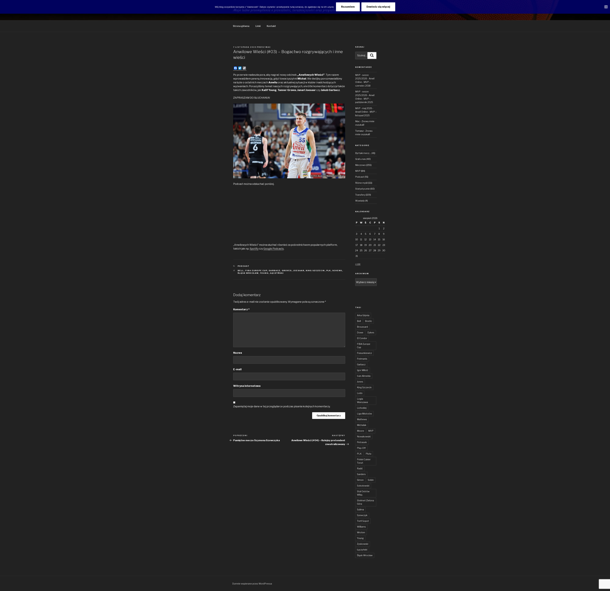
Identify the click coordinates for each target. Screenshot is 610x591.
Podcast (244, 266)
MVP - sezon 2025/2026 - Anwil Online (364, 78)
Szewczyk (362, 515)
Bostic (368, 321)
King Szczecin (315, 270)
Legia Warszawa (362, 400)
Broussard (362, 326)
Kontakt (271, 26)
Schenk (337, 270)
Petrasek (362, 442)
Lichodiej (361, 408)
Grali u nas (360, 159)
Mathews (362, 419)
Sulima (360, 509)
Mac (268, 47)
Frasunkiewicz (364, 353)
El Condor (362, 338)
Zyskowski (362, 543)
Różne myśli (361, 182)
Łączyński (277, 273)
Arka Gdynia (363, 315)
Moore (360, 430)
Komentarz (241, 309)
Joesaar (298, 270)
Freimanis (362, 358)
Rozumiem (348, 6)
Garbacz (274, 270)
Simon (360, 480)
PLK (328, 270)
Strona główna (241, 26)
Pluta (368, 453)
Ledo (360, 393)
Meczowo (360, 165)
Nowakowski (364, 436)
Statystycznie (362, 188)
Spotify (254, 248)
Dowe (360, 332)
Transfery (360, 194)
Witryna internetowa (247, 385)
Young (264, 273)
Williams (361, 526)
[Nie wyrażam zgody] (606, 6)
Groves (287, 270)
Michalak (361, 425)
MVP (357, 171)
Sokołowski (363, 485)
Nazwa (237, 352)
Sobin (371, 480)
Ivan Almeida (363, 376)
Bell (241, 270)
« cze (357, 264)
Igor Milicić (362, 370)
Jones (360, 381)
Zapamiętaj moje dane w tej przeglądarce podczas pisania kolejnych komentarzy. (281, 406)
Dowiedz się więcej (378, 6)
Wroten (361, 532)
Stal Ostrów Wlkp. (363, 493)
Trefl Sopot (363, 521)
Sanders (361, 474)
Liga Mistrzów (364, 413)
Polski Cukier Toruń (364, 461)
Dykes (370, 332)
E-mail (237, 369)
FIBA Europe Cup (256, 270)
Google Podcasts (273, 248)
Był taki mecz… (363, 153)
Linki (258, 26)
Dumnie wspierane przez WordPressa (252, 583)
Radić (360, 468)
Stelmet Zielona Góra (365, 502)
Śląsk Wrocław (248, 273)
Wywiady (360, 200)
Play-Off (361, 448)
